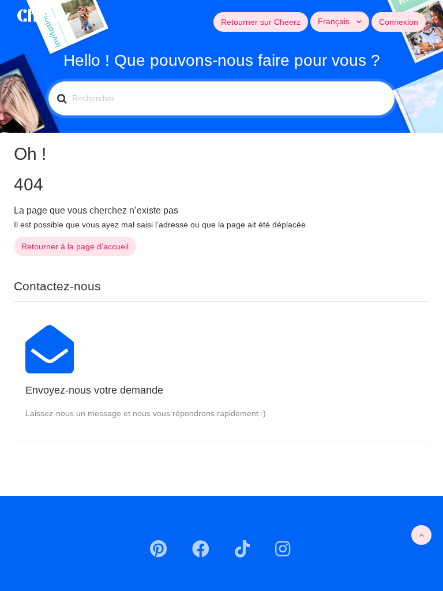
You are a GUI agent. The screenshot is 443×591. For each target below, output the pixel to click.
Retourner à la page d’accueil (75, 246)
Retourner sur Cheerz (261, 22)
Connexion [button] (398, 22)
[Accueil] (44, 14)
